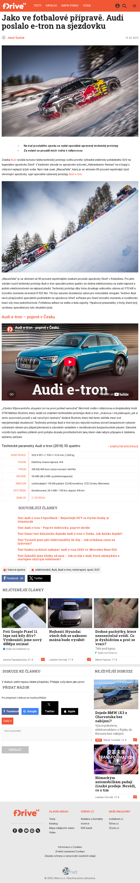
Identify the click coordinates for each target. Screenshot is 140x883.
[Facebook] (15, 831)
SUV (97, 569)
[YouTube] (26, 831)
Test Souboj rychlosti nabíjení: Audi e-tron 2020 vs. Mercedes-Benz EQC (67, 549)
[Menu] (134, 6)
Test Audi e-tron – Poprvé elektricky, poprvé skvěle (54, 527)
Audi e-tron (75, 174)
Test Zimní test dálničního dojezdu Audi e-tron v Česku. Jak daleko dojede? (70, 533)
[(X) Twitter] (20, 831)
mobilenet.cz (116, 819)
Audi (13, 159)
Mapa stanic (70, 5)
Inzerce (85, 823)
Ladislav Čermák (58, 659)
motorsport (79, 569)
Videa (87, 5)
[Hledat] (124, 6)
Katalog (51, 5)
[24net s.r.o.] (70, 873)
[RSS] (38, 831)
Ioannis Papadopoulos (15, 659)
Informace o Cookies (70, 846)
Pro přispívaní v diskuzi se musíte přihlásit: (24, 697)
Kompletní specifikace (124, 446)
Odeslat (15, 750)
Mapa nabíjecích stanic (62, 828)
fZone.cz (114, 828)
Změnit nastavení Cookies (70, 851)
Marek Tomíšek (112, 740)
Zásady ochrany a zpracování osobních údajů (70, 855)
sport (90, 569)
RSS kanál (86, 828)
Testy (37, 5)
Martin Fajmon (103, 659)
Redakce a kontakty (92, 819)
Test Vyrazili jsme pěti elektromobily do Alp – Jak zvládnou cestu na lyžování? (66, 541)
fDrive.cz (114, 823)
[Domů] (14, 6)
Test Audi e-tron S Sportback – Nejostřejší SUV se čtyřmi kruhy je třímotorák (63, 519)
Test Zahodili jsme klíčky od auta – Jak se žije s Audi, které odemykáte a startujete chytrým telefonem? (68, 557)
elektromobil (42, 569)
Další (7, 721)
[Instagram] (32, 831)
